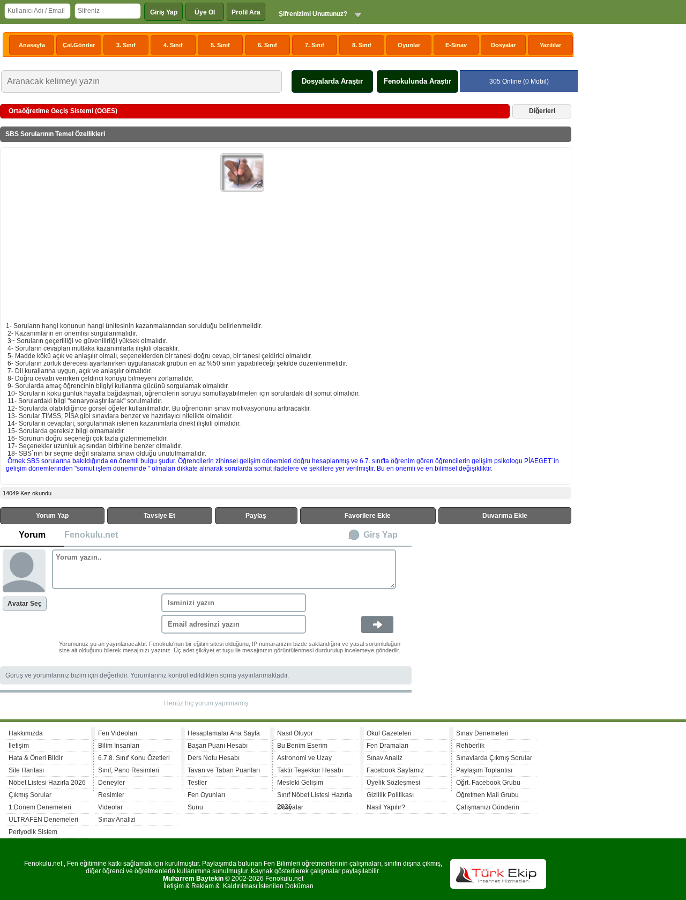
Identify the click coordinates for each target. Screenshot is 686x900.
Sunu (195, 807)
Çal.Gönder (79, 45)
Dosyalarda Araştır (332, 81)
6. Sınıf (267, 45)
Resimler (111, 795)
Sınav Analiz (384, 758)
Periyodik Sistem (33, 832)
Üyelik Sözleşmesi (393, 782)
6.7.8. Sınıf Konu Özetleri (134, 758)
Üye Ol (205, 12)
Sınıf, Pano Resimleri (128, 770)
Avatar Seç (25, 603)
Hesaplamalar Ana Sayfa (224, 733)
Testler (197, 782)
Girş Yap (380, 534)
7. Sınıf (314, 45)
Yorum (32, 534)
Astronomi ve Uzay (304, 758)
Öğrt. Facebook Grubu (488, 782)
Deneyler (111, 782)
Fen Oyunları (206, 795)
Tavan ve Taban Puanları (224, 770)
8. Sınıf (361, 45)
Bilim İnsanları (118, 745)
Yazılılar (550, 45)
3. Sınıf (126, 45)
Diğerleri (542, 111)
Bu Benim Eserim (302, 745)
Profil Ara (246, 12)
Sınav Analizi (117, 819)
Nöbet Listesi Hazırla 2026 (47, 782)
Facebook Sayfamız (395, 770)
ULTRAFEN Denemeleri (43, 819)
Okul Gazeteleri (389, 733)
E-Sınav (456, 45)
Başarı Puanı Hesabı (218, 745)
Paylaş (255, 515)
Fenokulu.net (91, 534)
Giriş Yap (163, 12)
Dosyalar (503, 45)
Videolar (110, 807)
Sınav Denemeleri (482, 733)
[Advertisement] (113, 233)
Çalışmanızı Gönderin (487, 807)
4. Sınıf (173, 45)
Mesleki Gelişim (300, 782)
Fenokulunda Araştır (417, 81)
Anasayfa (32, 45)
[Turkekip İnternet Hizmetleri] (498, 886)
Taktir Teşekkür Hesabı (310, 770)
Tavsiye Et (159, 515)
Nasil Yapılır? (386, 807)
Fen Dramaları (387, 745)
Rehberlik (470, 745)
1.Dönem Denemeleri (40, 807)
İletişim (19, 745)
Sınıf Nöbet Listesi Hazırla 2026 (314, 796)
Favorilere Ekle (368, 515)
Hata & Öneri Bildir (36, 758)
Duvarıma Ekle (504, 515)
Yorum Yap (52, 515)
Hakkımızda (26, 733)
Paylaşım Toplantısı (484, 770)
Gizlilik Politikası (390, 795)
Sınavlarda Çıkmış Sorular (494, 758)
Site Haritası (26, 770)
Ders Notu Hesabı (214, 758)
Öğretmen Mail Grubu (487, 795)
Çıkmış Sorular (30, 795)
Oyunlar (409, 45)
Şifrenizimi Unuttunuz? (313, 14)
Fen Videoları (117, 733)
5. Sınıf (220, 45)
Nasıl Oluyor (295, 733)
